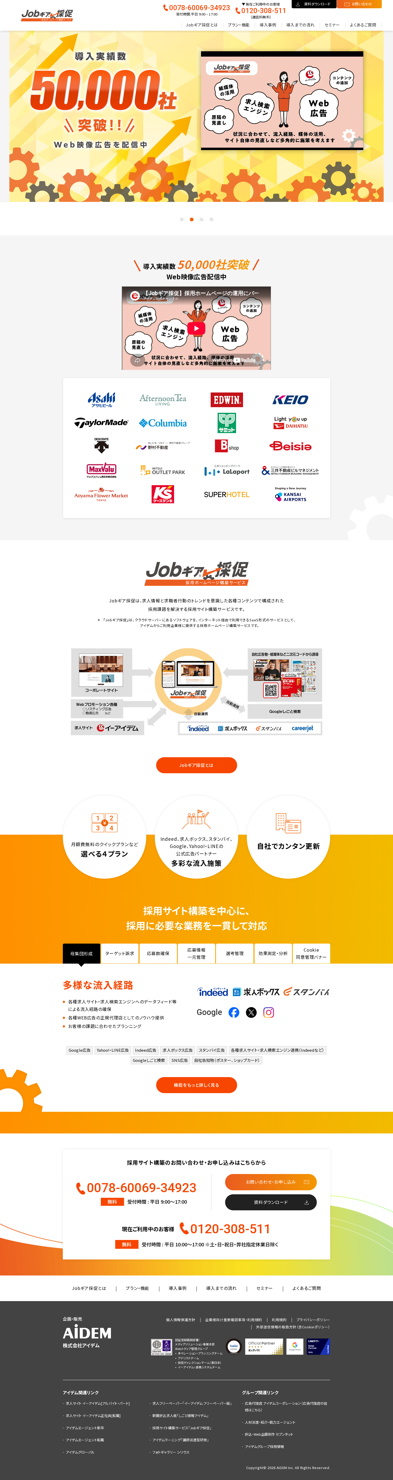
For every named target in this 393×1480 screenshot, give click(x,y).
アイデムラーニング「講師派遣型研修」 (180, 1439)
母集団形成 (81, 953)
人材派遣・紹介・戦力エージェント (270, 1422)
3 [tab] (201, 219)
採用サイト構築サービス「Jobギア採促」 (181, 1427)
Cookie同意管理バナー (311, 953)
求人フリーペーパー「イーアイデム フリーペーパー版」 (192, 1403)
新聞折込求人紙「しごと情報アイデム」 (180, 1415)
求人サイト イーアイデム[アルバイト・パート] (98, 1403)
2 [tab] (192, 219)
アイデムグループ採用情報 (264, 1446)
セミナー (332, 25)
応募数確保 (158, 953)
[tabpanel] (196, 113)
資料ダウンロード (317, 3)
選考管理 (235, 953)
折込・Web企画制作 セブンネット (269, 1434)
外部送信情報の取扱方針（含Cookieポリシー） (293, 1326)
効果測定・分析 (273, 953)
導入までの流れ (300, 25)
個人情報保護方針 (180, 1319)
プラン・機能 (239, 25)
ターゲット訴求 (119, 953)
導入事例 (268, 25)
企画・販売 (81, 1332)
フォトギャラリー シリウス (171, 1452)
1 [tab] (182, 219)
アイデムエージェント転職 (85, 1439)
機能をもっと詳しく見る (196, 1085)
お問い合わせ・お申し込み (271, 1182)
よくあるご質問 (363, 25)
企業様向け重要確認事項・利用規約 (233, 1319)
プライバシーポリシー (313, 1319)
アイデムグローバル (80, 1452)
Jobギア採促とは (202, 25)
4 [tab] (211, 219)
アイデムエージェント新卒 (85, 1427)
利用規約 (279, 1319)
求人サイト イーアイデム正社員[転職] (93, 1415)
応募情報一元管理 (196, 953)
